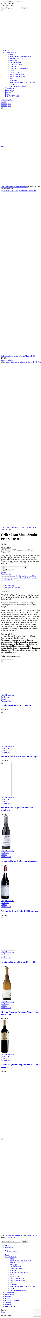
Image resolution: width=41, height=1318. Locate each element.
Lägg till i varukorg (7, 570)
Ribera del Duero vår (17, 74)
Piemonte (13, 66)
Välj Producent (15, 580)
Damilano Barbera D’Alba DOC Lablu (18, 962)
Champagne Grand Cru (18, 86)
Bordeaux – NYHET (17, 58)
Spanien (20, 187)
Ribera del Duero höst (17, 76)
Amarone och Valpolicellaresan (20, 56)
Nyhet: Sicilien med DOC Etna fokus (22, 82)
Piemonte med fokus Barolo (19, 68)
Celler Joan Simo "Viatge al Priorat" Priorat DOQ (18, 356)
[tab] (22, 586)
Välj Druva (29, 578)
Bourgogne (13, 60)
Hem (3, 187)
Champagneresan (16, 62)
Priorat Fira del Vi (16, 72)
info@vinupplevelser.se (14, 1235)
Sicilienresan (14, 80)
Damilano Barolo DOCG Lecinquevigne (19, 861)
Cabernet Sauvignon (16, 576)
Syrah (22, 578)
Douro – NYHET (16, 64)
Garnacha (4, 578)
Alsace (12, 54)
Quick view (5, 697)
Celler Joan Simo (30, 576)
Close (3, 1312)
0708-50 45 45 (11, 1237)
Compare (8, 1304)
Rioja (11, 78)
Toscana (12, 84)
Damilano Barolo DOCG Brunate (16, 705)
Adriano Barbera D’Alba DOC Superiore (19, 911)
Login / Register (10, 1306)
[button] (7, 695)
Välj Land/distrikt (11, 187)
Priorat (12, 70)
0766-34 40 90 (32, 1235)
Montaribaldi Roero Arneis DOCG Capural (20, 756)
